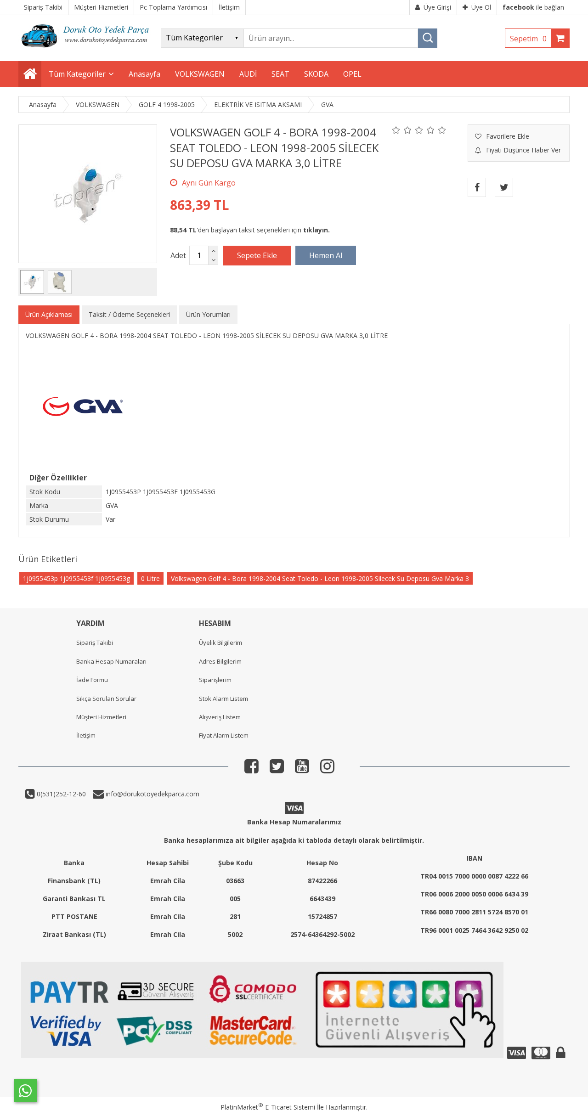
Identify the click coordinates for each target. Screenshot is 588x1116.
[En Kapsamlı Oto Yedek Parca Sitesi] (87, 50)
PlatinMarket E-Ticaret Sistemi (267, 1107)
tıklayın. (316, 229)
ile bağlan (533, 7)
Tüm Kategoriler (77, 74)
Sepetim (528, 39)
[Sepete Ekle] (257, 255)
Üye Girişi (437, 7)
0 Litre (150, 578)
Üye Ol (481, 7)
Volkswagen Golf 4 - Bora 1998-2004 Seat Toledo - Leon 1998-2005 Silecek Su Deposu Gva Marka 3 (320, 578)
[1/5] (396, 129)
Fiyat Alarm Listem (224, 735)
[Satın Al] (325, 255)
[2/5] (401, 129)
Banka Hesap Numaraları (111, 661)
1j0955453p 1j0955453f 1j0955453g (76, 578)
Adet (178, 255)
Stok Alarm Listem (223, 698)
